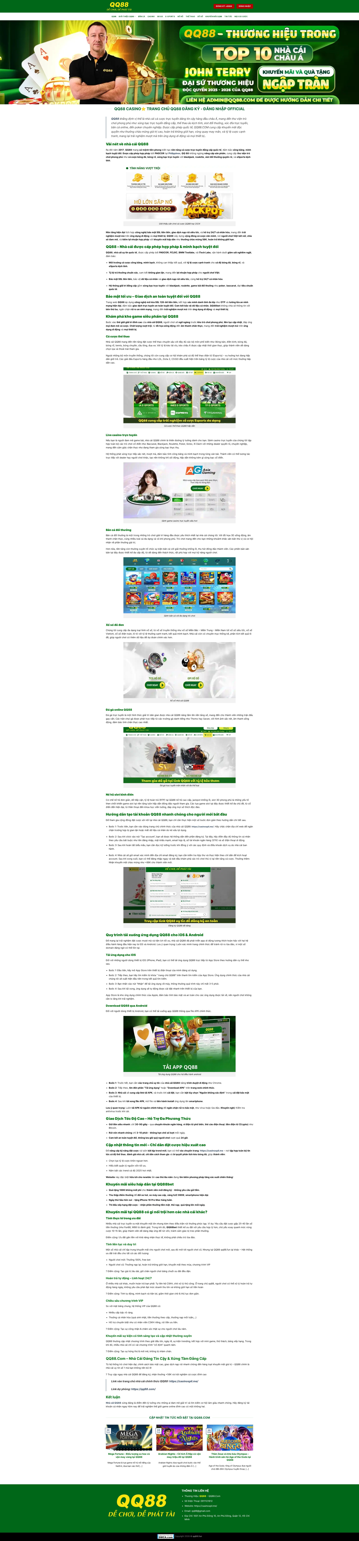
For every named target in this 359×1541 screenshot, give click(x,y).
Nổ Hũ (180, 16)
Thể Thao (190, 16)
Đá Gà (160, 16)
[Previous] (105, 1450)
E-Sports (170, 16)
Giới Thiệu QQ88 (126, 16)
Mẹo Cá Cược (241, 16)
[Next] (254, 1450)
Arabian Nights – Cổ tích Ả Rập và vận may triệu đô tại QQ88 (179, 1455)
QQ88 (113, 16)
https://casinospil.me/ (183, 1381)
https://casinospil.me (211, 1150)
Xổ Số (200, 16)
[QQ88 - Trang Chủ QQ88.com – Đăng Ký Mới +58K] (120, 6)
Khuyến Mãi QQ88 (213, 16)
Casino (151, 16)
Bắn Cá (141, 16)
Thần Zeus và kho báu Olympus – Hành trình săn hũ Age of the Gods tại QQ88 (230, 1457)
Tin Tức (228, 16)
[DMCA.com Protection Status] (165, 1536)
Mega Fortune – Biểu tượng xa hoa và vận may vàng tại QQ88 (129, 1455)
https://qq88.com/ (143, 1389)
